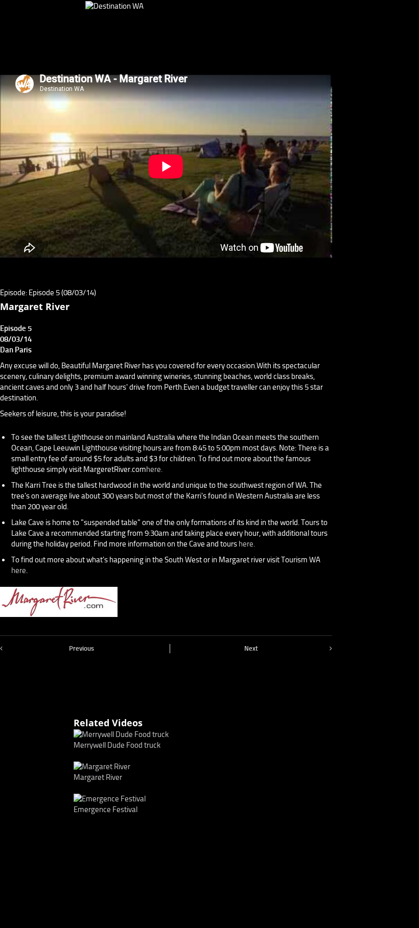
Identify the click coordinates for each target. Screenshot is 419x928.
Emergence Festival (105, 809)
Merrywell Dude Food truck (117, 745)
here (18, 570)
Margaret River (98, 777)
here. (154, 469)
